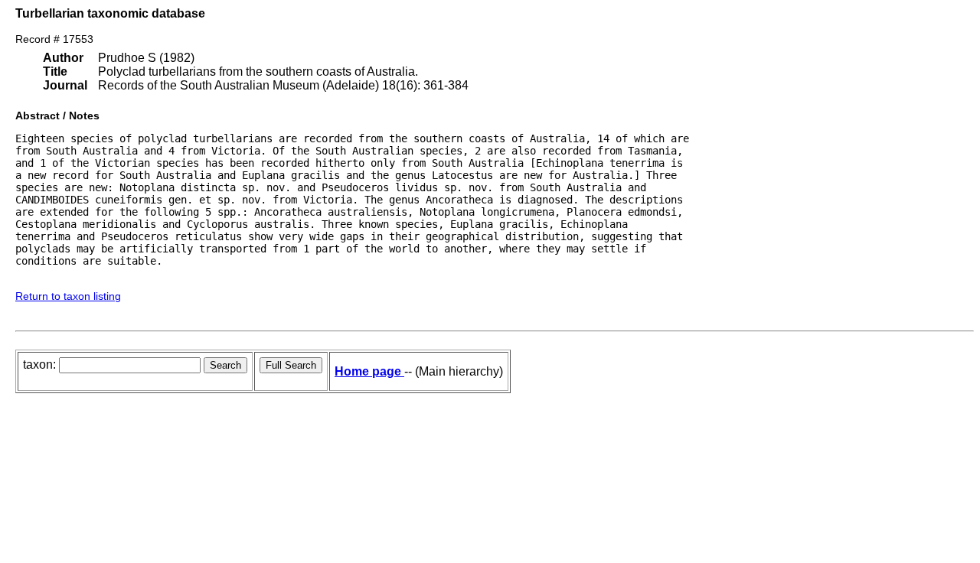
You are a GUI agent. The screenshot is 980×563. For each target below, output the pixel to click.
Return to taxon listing (68, 296)
